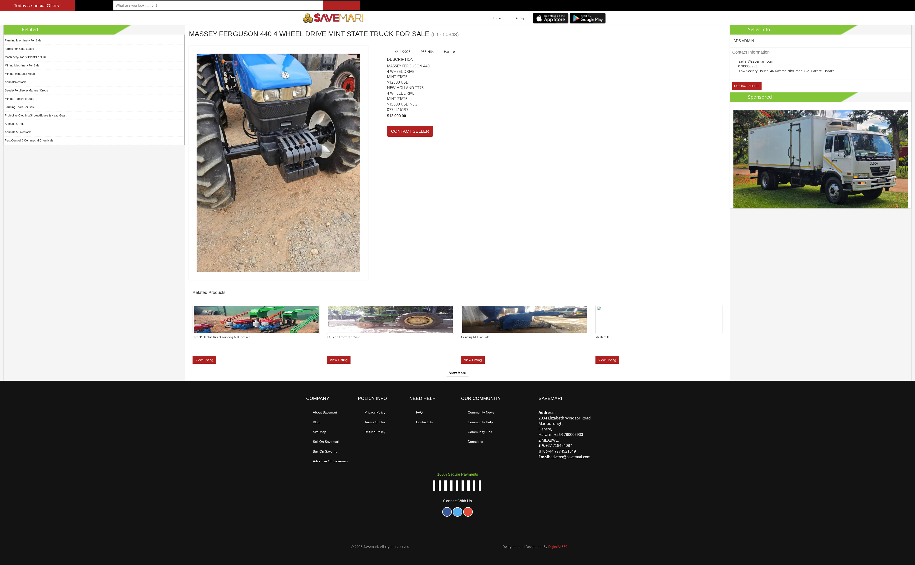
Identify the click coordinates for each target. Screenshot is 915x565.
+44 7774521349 (561, 451)
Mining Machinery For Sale (22, 65)
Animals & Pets (14, 124)
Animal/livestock (15, 82)
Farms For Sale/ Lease (19, 48)
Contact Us (424, 422)
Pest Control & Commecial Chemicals (29, 140)
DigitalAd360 (557, 547)
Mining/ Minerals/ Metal (20, 74)
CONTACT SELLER (410, 131)
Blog (316, 422)
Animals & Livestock (18, 132)
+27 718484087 (558, 446)
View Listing (204, 360)
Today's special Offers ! (37, 5)
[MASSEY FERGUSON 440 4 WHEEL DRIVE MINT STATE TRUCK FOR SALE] (278, 163)
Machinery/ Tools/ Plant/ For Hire (26, 57)
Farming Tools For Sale (20, 107)
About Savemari (325, 412)
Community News (481, 412)
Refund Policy (375, 432)
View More (457, 373)
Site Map (319, 432)
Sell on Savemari (326, 442)
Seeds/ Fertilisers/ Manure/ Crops (26, 90)
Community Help (480, 422)
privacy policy (375, 412)
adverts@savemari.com (570, 457)
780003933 (573, 435)
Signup (520, 18)
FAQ (419, 412)
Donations (475, 442)
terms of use (375, 422)
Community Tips (480, 432)
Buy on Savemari (326, 451)
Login (497, 18)
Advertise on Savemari (330, 461)
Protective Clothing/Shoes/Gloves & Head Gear (35, 115)
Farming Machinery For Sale (23, 40)
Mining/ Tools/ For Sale (19, 99)
